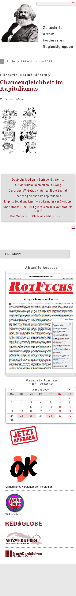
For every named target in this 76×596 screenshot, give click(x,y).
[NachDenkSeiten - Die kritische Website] (23, 553)
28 (50, 415)
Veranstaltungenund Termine (41, 382)
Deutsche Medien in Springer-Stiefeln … (38, 179)
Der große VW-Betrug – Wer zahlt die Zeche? (38, 190)
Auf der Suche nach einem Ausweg (38, 185)
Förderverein (54, 40)
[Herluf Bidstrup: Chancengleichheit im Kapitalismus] (19, 130)
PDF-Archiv (13, 253)
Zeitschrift (52, 28)
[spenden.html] (23, 444)
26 (31, 415)
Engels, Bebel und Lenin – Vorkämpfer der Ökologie (38, 201)
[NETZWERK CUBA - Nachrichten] (23, 538)
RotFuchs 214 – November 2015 (29, 61)
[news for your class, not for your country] (23, 524)
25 (21, 415)
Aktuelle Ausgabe (41, 267)
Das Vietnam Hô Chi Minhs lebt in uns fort (37, 216)
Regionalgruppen (58, 46)
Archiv (48, 34)
